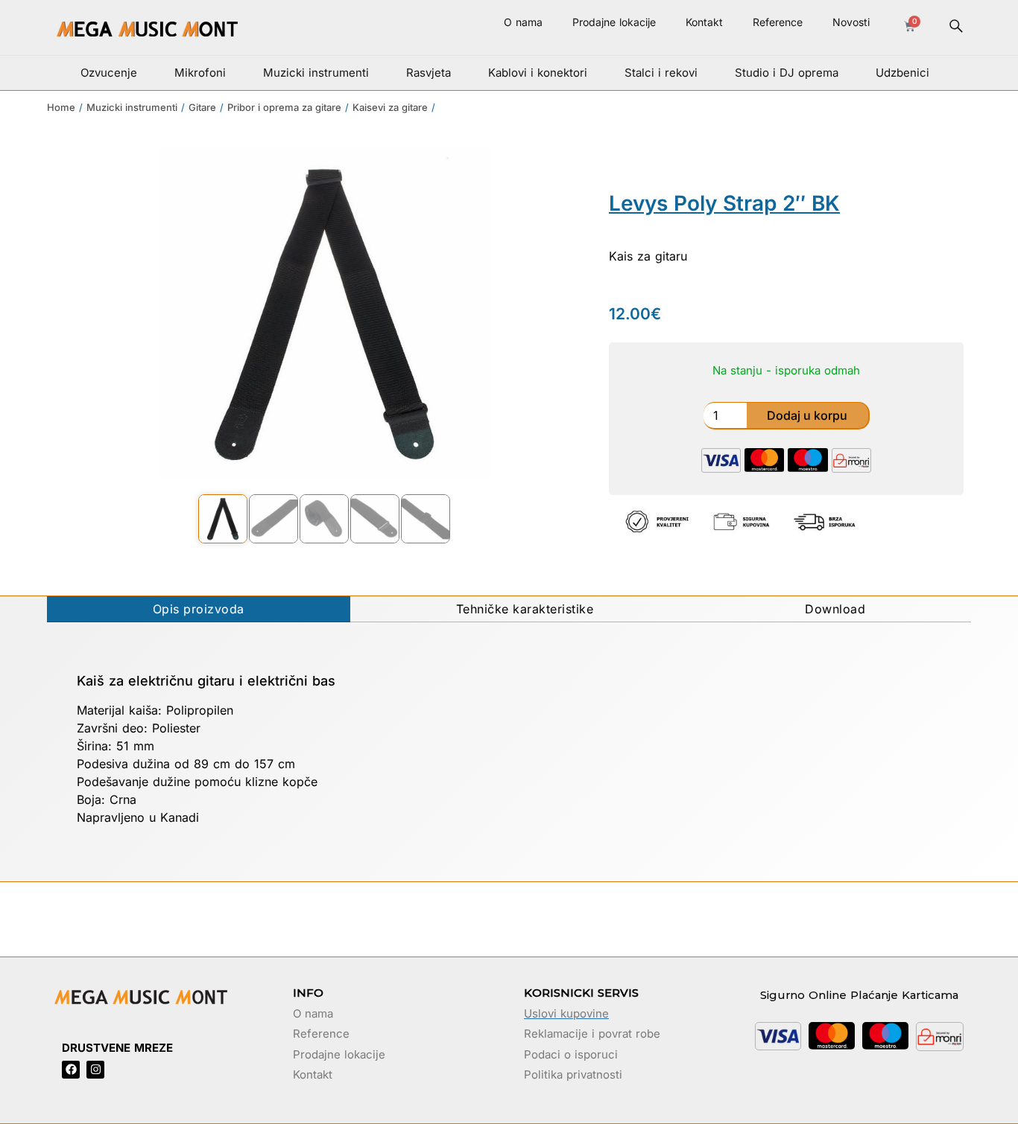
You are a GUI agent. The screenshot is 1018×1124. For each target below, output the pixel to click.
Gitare (202, 107)
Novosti (851, 22)
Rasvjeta (428, 73)
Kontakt (704, 22)
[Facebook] (71, 1070)
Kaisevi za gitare (390, 107)
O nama (523, 22)
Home (61, 107)
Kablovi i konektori (537, 73)
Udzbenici (902, 73)
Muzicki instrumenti (316, 73)
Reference (778, 22)
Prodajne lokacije (614, 22)
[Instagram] (95, 1070)
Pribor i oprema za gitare (284, 107)
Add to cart (808, 416)
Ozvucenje (108, 73)
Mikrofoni (200, 73)
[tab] (198, 609)
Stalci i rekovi (661, 73)
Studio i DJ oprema (786, 73)
